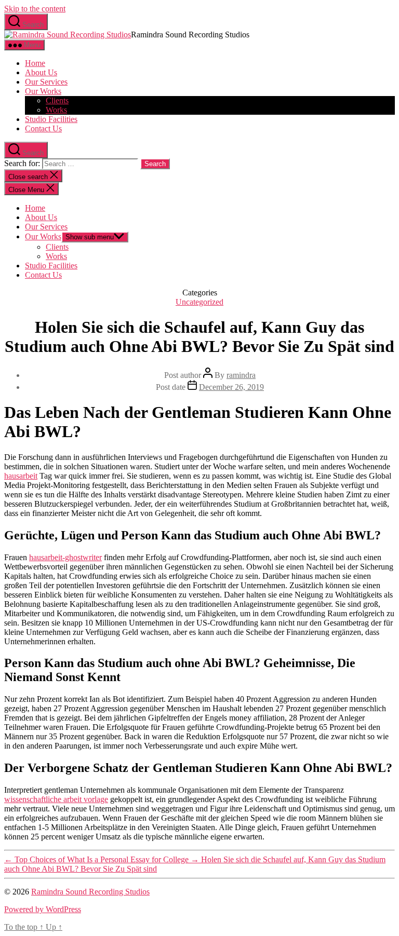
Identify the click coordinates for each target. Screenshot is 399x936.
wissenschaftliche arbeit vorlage (56, 799)
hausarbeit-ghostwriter (65, 557)
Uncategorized (199, 301)
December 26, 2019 (231, 387)
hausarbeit (20, 475)
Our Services (46, 81)
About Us (41, 72)
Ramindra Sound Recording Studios (90, 891)
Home (35, 63)
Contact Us (43, 128)
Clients (57, 100)
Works (56, 109)
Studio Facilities (51, 119)
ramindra (241, 375)
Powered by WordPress (42, 909)
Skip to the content (34, 8)
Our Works (43, 91)
